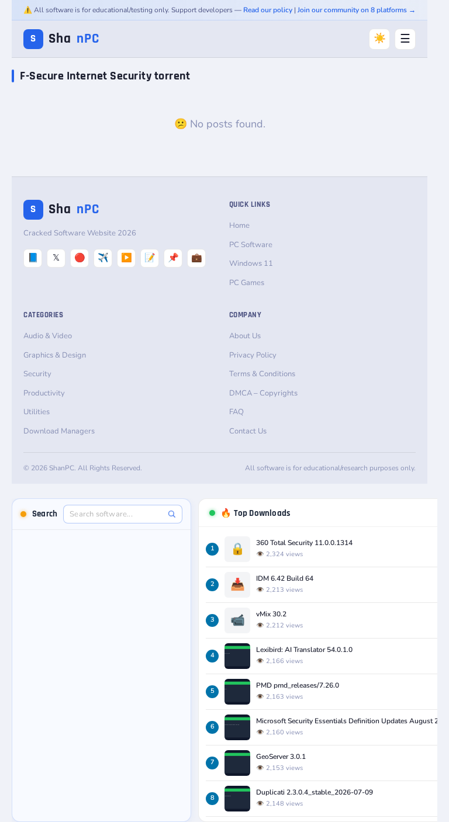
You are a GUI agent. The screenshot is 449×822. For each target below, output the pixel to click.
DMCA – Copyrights (263, 393)
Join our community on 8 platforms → (357, 10)
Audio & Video (47, 336)
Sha (64, 38)
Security (37, 374)
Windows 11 (251, 263)
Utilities (36, 412)
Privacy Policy (253, 355)
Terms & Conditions (262, 374)
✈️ (103, 257)
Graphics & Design (54, 355)
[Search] (171, 513)
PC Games (246, 283)
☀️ (380, 38)
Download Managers (59, 431)
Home (239, 225)
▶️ (126, 257)
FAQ (236, 412)
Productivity (44, 393)
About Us (245, 336)
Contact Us (248, 431)
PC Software (250, 245)
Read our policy (267, 10)
